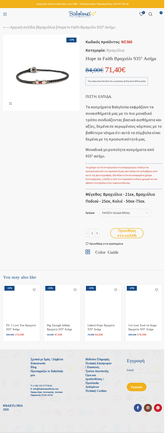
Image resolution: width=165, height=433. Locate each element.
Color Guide (107, 251)
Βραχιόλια (46, 27)
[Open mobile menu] (5, 14)
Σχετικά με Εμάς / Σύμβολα (47, 359)
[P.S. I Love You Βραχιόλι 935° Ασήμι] (21, 302)
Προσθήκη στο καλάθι (127, 233)
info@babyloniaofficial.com (46, 389)
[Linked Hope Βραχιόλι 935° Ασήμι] (103, 302)
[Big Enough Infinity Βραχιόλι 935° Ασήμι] (62, 302)
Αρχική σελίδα (22, 27)
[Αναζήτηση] (150, 14)
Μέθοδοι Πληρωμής (98, 359)
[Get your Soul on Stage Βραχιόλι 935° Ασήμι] (143, 302)
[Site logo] (82, 14)
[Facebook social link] (138, 408)
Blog (34, 367)
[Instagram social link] (148, 408)
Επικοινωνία (38, 363)
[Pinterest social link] (158, 408)
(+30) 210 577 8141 (42, 385)
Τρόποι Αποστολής (97, 371)
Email (130, 370)
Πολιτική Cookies (96, 390)
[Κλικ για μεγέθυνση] (10, 103)
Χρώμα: (90, 213)
